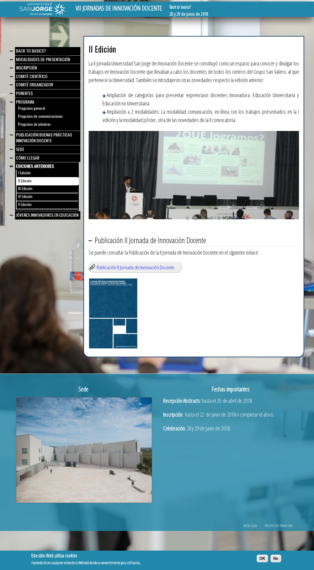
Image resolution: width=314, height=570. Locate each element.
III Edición (25, 188)
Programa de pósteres (34, 124)
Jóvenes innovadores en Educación (47, 215)
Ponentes (24, 93)
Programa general (31, 108)
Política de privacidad (279, 526)
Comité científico (32, 76)
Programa (25, 101)
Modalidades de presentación (43, 59)
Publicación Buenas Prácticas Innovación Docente (44, 137)
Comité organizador (34, 84)
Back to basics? (31, 50)
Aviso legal (250, 526)
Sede (20, 149)
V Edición (25, 204)
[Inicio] (43, 14)
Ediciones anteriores (35, 166)
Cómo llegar (27, 157)
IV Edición (25, 196)
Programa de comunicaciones (40, 116)
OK (262, 558)
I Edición (24, 172)
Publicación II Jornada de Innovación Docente (135, 267)
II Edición (25, 180)
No (275, 558)
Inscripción (26, 67)
